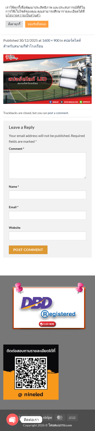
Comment (16, 148)
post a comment (58, 113)
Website (14, 227)
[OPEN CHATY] (12, 419)
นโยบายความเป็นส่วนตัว (23, 15)
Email (14, 207)
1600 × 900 (50, 40)
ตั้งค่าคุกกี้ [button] (14, 24)
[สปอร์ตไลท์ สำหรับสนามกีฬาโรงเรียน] (47, 78)
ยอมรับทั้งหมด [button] (37, 24)
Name (14, 186)
